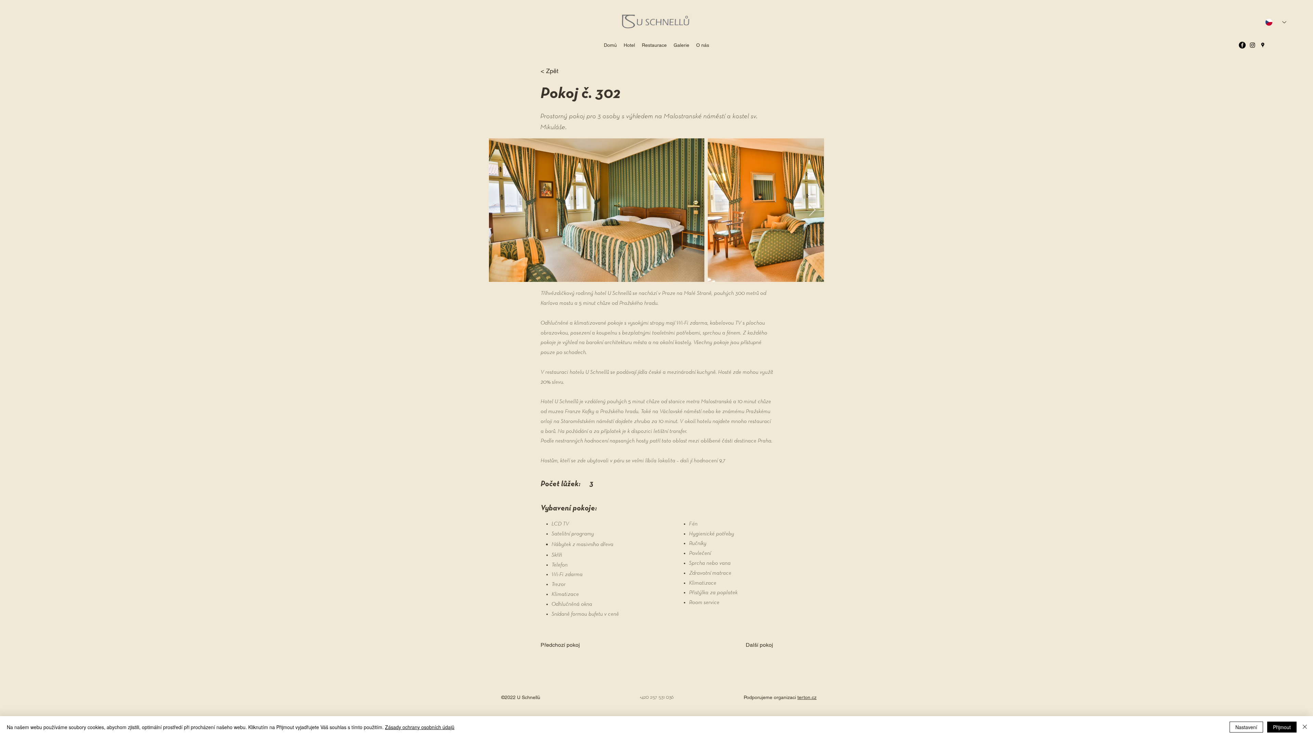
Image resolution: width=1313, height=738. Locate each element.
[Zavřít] (1305, 727)
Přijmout (1282, 727)
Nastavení (1246, 727)
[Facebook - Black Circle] (1242, 45)
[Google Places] (1262, 45)
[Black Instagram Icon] (1252, 45)
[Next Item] (812, 210)
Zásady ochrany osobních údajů (419, 727)
